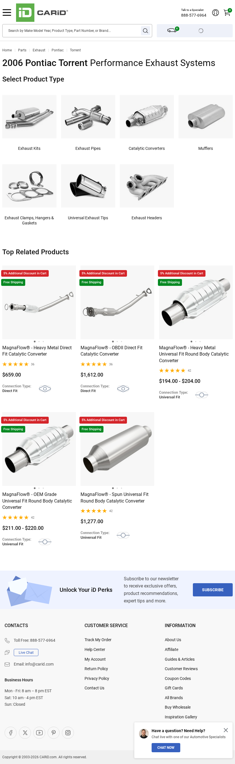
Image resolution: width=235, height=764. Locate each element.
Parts (22, 50)
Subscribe (213, 589)
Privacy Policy (97, 678)
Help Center (95, 649)
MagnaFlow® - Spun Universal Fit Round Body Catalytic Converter (114, 497)
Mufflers (205, 148)
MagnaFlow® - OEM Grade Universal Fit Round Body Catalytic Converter (37, 501)
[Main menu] (7, 13)
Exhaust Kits (29, 148)
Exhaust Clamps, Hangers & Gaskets (29, 220)
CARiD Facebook (11, 733)
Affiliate (171, 649)
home (7, 50)
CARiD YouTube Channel (39, 733)
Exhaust (39, 50)
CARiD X (25, 733)
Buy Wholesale (178, 707)
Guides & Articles (180, 659)
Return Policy (96, 668)
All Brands (174, 697)
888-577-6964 (193, 15)
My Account (95, 659)
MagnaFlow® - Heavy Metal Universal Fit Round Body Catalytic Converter (194, 354)
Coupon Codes (178, 678)
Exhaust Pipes (88, 148)
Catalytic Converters (147, 148)
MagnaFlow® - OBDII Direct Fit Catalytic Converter (111, 351)
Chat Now (166, 748)
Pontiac (58, 50)
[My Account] (215, 13)
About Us (173, 639)
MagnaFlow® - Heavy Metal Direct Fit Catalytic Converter (37, 351)
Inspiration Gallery (181, 717)
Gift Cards (174, 688)
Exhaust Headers (147, 218)
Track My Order (98, 639)
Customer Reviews (181, 668)
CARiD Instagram (68, 733)
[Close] (226, 730)
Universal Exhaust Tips (88, 218)
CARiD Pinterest (54, 733)
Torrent (75, 50)
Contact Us (94, 688)
